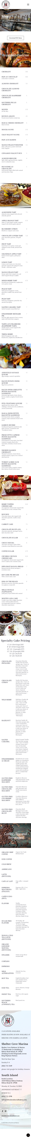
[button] (27, 5)
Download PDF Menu (15, 38)
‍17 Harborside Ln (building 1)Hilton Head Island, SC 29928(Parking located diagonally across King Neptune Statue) (14, 1052)
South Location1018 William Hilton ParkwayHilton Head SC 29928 (12, 1081)
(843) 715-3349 (7, 1066)
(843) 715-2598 (7, 1096)
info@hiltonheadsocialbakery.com (14, 1100)
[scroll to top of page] (28, 1135)
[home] (6, 4)
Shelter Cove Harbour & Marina (13, 1047)
